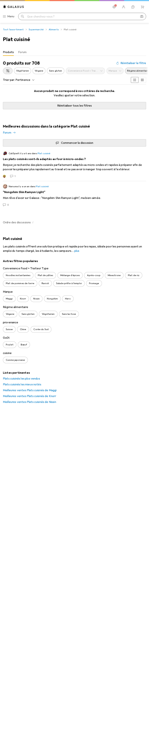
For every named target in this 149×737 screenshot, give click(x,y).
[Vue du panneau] (134, 80)
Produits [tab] (8, 52)
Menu (11, 16)
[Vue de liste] (142, 80)
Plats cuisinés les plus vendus (21, 378)
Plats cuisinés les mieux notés (22, 384)
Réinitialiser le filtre (133, 63)
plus (76, 251)
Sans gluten (55, 70)
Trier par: (9, 80)
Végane (39, 70)
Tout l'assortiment (13, 29)
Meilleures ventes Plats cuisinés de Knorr (29, 396)
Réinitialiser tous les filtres (74, 105)
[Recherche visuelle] (141, 16)
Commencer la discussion (77, 143)
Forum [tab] (22, 52)
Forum (7, 132)
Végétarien (22, 70)
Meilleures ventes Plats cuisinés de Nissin (29, 402)
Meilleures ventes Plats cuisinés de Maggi (30, 390)
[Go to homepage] (13, 6)
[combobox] (8, 71)
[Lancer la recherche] (22, 16)
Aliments (54, 29)
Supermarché (36, 29)
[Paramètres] (114, 7)
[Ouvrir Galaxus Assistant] (133, 7)
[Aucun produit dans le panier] (142, 7)
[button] (33, 222)
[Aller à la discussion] (74, 164)
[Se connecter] (123, 7)
